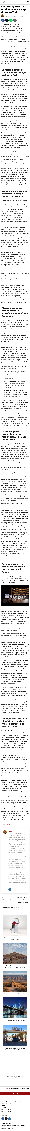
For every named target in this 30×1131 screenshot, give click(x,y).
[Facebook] (3, 20)
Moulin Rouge (5, 92)
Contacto (3, 1107)
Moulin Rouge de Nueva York (8, 824)
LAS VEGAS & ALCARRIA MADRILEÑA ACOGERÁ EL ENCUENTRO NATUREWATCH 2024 (22, 899)
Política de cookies (6, 1109)
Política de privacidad (6, 1111)
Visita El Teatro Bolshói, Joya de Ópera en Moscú (6, 899)
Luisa (6, 15)
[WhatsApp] (11, 20)
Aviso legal (4, 1105)
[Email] (15, 20)
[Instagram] (9, 889)
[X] (7, 20)
